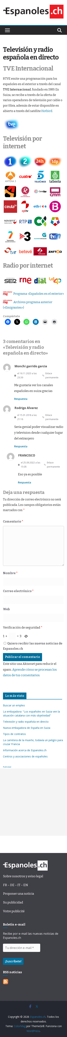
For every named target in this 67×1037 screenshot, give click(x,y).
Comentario (13, 521)
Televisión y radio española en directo (26, 721)
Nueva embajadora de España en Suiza (26, 728)
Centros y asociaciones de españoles (25, 756)
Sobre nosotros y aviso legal (23, 876)
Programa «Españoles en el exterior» (38, 293)
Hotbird (46, 111)
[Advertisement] (33, 802)
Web (6, 609)
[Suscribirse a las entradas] (5, 982)
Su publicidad (13, 902)
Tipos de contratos (14, 734)
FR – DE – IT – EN (15, 885)
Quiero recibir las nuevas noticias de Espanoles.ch (32, 646)
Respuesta (20, 399)
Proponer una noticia (18, 894)
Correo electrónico (18, 591)
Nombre (10, 573)
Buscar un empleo (14, 705)
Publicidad (7, 767)
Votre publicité (14, 911)
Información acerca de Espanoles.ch (25, 750)
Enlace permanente (51, 375)
